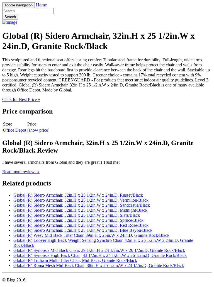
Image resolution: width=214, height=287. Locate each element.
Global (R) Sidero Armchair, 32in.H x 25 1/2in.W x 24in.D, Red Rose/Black (81, 225)
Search (10, 17)
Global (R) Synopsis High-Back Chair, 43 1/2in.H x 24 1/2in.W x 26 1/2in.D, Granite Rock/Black (100, 255)
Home (41, 5)
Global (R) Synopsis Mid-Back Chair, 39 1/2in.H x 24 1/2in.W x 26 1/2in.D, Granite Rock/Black (99, 250)
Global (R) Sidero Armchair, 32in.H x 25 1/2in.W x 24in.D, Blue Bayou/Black (82, 230)
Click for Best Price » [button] (21, 99)
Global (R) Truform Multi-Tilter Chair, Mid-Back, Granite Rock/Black (75, 260)
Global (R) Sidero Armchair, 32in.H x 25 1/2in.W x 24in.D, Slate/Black (76, 215)
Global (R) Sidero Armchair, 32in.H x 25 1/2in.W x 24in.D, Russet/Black (78, 195)
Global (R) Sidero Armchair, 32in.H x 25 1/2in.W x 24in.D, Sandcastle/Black (81, 205)
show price (38, 130)
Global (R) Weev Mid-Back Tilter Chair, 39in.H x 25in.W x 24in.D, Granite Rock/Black (91, 235)
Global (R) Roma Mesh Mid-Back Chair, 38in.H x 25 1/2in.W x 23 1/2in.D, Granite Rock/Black (98, 265)
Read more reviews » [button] (21, 171)
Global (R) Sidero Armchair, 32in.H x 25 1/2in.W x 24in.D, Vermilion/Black (81, 200)
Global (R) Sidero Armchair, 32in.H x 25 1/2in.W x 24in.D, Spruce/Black (78, 220)
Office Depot (14, 130)
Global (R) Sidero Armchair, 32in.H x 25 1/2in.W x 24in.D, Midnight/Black (80, 210)
